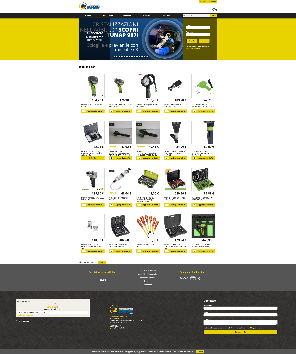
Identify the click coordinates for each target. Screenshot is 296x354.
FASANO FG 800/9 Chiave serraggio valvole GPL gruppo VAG (91, 246)
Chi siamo (127, 15)
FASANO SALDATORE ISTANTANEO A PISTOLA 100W (203, 105)
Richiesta (207, 319)
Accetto (200, 351)
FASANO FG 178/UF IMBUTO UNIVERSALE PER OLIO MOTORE (174, 153)
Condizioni (166, 15)
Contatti (146, 15)
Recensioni (147, 285)
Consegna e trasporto (147, 278)
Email (206, 312)
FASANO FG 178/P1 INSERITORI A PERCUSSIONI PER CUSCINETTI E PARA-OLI (119, 153)
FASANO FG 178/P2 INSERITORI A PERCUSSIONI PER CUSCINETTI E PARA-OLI (146, 153)
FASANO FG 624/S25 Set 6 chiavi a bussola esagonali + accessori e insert (146, 200)
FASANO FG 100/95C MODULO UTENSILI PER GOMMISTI (203, 245)
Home (84, 61)
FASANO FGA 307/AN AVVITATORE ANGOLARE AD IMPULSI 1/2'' (202, 153)
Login (204, 2)
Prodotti (88, 15)
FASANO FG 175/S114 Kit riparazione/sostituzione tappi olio (175, 246)
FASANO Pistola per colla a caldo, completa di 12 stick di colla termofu (91, 153)
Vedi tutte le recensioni (25, 315)
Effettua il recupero (193, 49)
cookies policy (147, 351)
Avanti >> (102, 263)
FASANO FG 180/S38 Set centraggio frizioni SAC (118, 245)
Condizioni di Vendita (147, 270)
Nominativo (208, 306)
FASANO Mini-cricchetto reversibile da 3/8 (172, 105)
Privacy (147, 281)
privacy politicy (248, 328)
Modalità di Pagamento (147, 274)
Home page (108, 15)
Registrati (213, 2)
